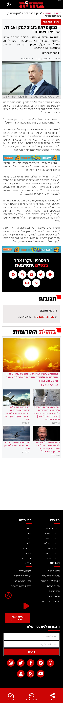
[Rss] (30, 674)
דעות (29, 538)
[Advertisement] (31, 484)
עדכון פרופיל (54, 571)
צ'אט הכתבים (31, 699)
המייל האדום (53, 586)
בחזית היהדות (53, 553)
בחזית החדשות (52, 533)
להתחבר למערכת (44, 316)
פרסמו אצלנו (53, 591)
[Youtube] (40, 674)
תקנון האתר (54, 596)
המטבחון (27, 548)
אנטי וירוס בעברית (23, 581)
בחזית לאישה (53, 548)
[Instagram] (11, 663)
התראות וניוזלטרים (51, 576)
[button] (54, 4)
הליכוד (49, 53)
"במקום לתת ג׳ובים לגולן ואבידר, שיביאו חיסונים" (32, 29)
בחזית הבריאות (52, 538)
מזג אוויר (27, 553)
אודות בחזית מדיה (51, 601)
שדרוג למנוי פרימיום (50, 581)
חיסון (44, 53)
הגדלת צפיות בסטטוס (21, 586)
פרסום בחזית (25, 571)
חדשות (57, 13)
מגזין (29, 533)
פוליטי (48, 13)
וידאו (29, 528)
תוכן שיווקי (27, 558)
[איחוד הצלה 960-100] (31, 160)
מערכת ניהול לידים (22, 576)
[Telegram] (40, 663)
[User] (21, 674)
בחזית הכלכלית (52, 543)
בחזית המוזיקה (52, 558)
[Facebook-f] (30, 663)
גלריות (29, 543)
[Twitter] (21, 663)
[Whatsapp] (50, 663)
